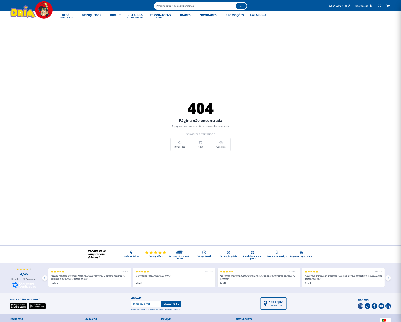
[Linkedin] (388, 306)
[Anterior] (45, 278)
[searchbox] (194, 6)
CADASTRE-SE (171, 303)
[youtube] (381, 306)
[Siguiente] (388, 278)
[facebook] (374, 306)
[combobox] (200, 6)
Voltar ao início (200, 159)
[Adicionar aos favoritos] (379, 6)
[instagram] (360, 306)
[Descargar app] (18, 306)
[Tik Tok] (367, 306)
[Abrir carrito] (388, 6)
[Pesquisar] (241, 6)
